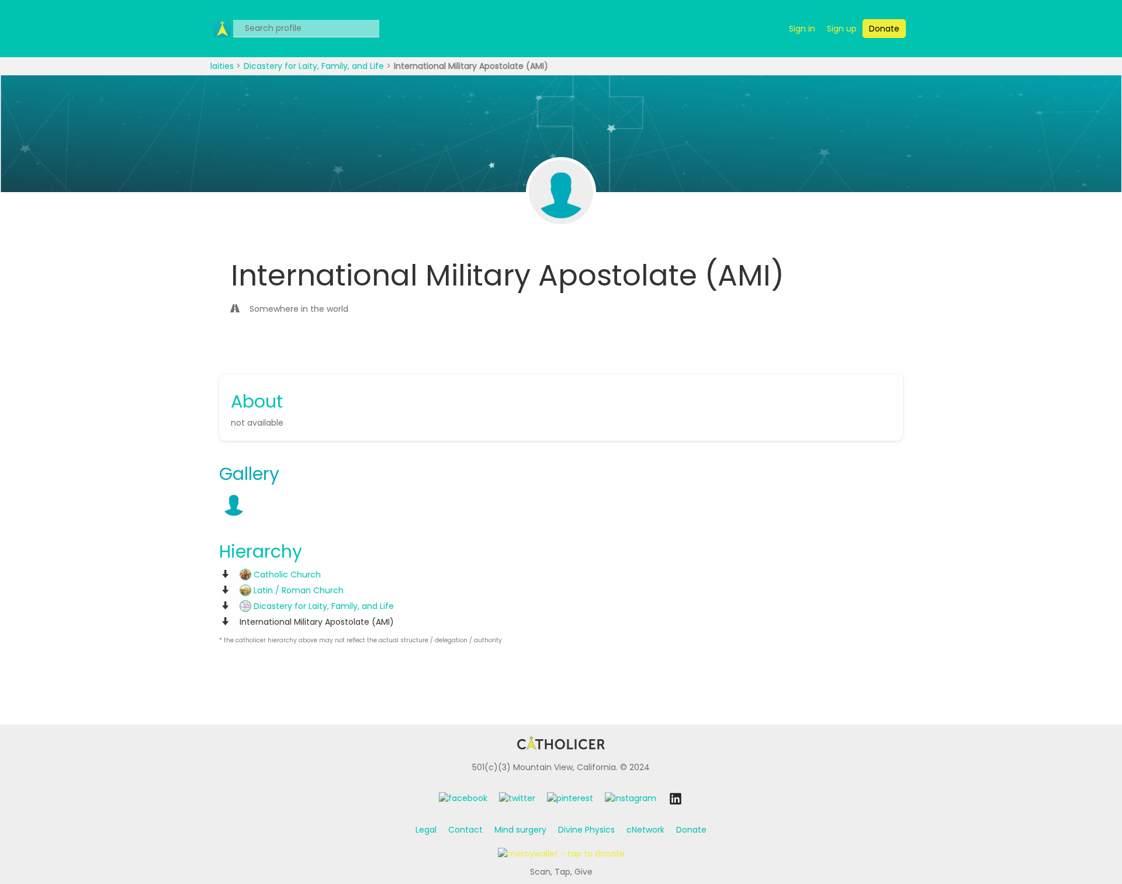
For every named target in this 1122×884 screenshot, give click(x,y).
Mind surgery (520, 830)
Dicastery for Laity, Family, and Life (315, 66)
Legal (426, 830)
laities (223, 66)
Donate (691, 830)
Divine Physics (586, 830)
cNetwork (645, 830)
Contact (465, 830)
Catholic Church (286, 574)
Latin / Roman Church (297, 590)
